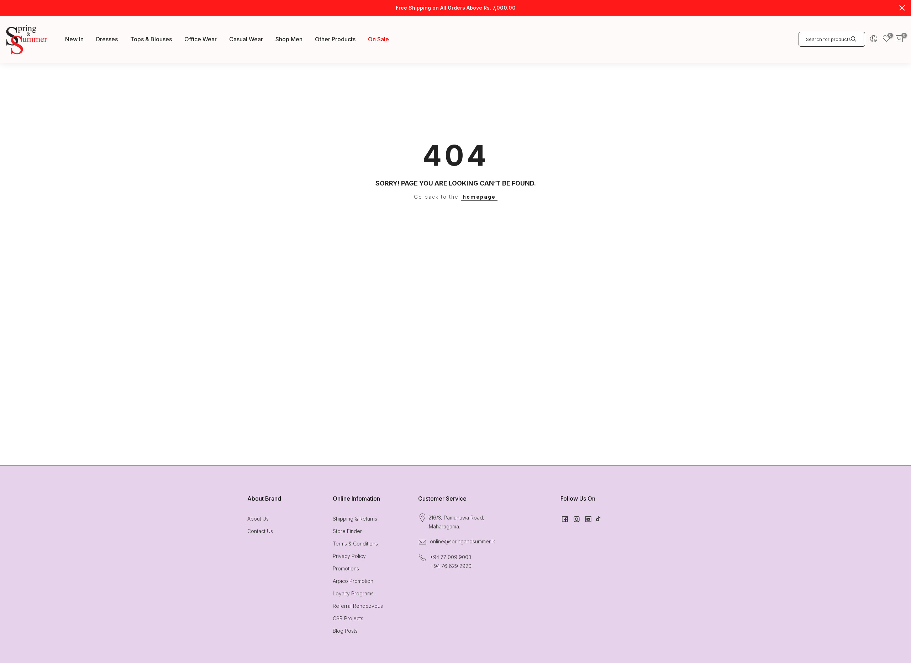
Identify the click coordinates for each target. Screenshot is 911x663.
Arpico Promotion (353, 581)
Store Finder (347, 531)
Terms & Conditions (355, 544)
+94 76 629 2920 (451, 566)
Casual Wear (246, 39)
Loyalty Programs (353, 593)
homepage (479, 197)
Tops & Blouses (151, 39)
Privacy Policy (349, 556)
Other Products (335, 39)
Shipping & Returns (355, 519)
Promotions (346, 568)
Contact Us (260, 531)
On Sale (378, 39)
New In (74, 39)
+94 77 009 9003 (450, 557)
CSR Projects (348, 618)
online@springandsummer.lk (462, 541)
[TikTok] (598, 519)
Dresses (107, 39)
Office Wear (200, 39)
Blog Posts (345, 631)
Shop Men (288, 39)
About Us (258, 519)
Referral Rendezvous (358, 606)
